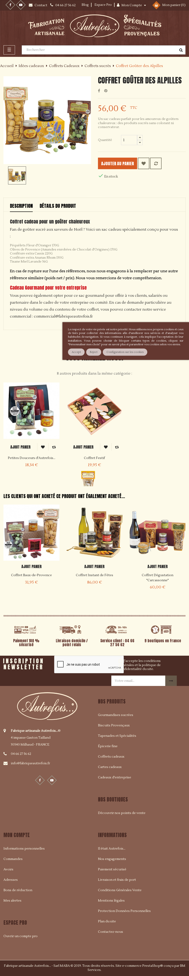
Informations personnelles (24, 849)
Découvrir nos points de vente (121, 813)
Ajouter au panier (117, 163)
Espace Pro (103, 5)
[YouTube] (20, 4)
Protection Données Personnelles (124, 911)
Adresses (10, 880)
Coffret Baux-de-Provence (31, 575)
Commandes (13, 859)
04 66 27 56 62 (21, 754)
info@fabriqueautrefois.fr (30, 763)
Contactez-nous (110, 932)
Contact (41, 5)
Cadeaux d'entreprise (114, 777)
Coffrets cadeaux (111, 757)
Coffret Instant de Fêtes (94, 575)
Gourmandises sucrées (115, 715)
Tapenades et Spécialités (117, 736)
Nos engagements (112, 859)
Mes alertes (12, 901)
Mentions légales (111, 901)
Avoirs (8, 869)
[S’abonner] (171, 681)
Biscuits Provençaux (114, 725)
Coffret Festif (94, 458)
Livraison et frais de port (117, 880)
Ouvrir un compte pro (20, 936)
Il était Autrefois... (111, 849)
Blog (85, 5)
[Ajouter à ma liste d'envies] (143, 163)
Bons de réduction (17, 890)
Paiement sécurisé (112, 869)
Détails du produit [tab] (58, 205)
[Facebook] (10, 4)
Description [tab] (21, 205)
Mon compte (16, 835)
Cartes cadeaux (110, 767)
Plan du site (107, 921)
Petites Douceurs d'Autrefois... (31, 458)
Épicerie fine (108, 746)
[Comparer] (156, 163)
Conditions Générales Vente (120, 890)
